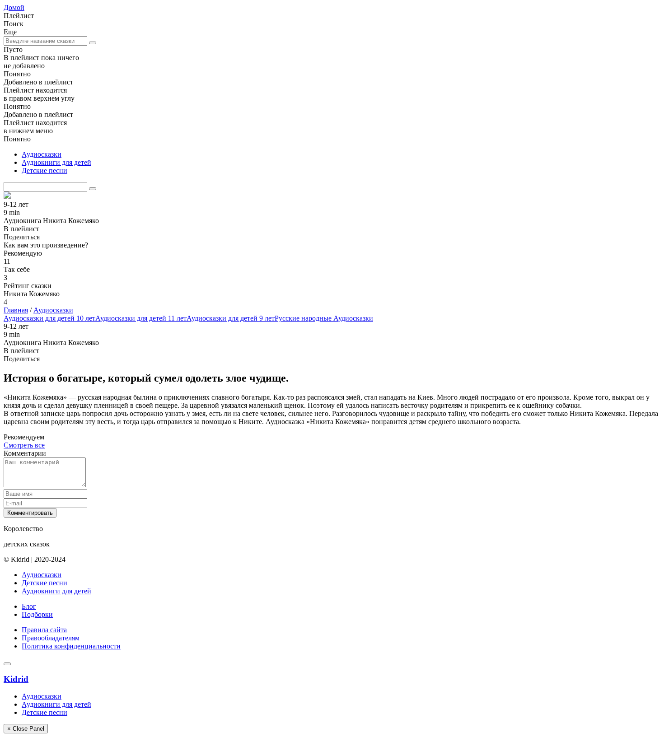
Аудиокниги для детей (56, 162)
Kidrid (16, 679)
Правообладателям (50, 638)
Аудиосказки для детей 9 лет (231, 318)
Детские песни (44, 170)
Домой (14, 7)
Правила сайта (44, 630)
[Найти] (92, 43)
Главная (16, 310)
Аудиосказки (41, 154)
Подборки (37, 614)
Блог (29, 606)
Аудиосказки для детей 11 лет (141, 318)
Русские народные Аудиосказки (324, 318)
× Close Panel (25, 728)
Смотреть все (24, 445)
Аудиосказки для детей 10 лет (49, 318)
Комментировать (30, 512)
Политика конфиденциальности (71, 646)
